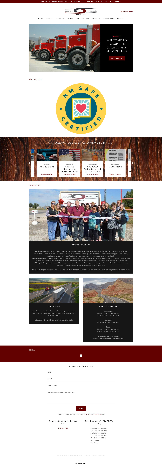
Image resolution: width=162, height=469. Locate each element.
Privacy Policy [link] (87, 414)
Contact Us (116, 58)
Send (81, 408)
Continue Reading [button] (46, 174)
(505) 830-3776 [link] (126, 11)
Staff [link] (70, 18)
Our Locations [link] (82, 18)
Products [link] (60, 18)
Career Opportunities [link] (113, 18)
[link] (80, 11)
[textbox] (81, 372)
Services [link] (50, 18)
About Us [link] (96, 18)
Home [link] (40, 18)
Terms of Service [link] (97, 414)
